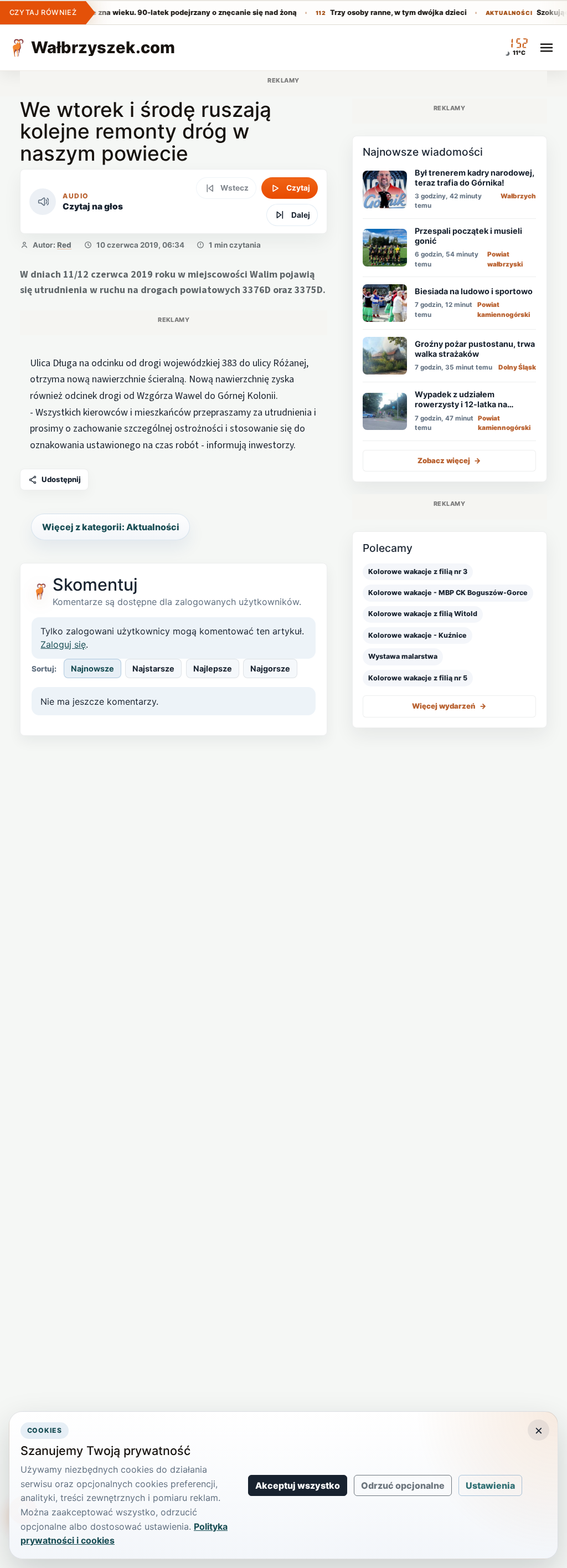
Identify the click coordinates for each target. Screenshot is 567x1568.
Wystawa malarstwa (402, 656)
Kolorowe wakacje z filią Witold (422, 613)
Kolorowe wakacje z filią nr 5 (417, 678)
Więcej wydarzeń (449, 705)
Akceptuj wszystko (297, 1485)
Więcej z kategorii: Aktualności (110, 526)
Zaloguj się (63, 644)
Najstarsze (153, 668)
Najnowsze (92, 668)
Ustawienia (490, 1485)
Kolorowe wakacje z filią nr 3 (417, 571)
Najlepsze (212, 668)
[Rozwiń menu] (546, 47)
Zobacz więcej (449, 460)
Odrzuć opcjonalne (403, 1485)
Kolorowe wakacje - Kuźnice (417, 635)
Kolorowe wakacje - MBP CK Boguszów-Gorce (448, 592)
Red (64, 244)
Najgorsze (270, 668)
